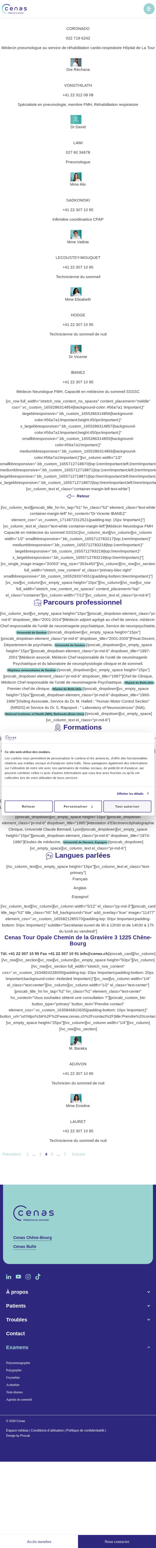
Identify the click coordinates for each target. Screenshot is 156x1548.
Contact (15, 1333)
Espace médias (17, 1430)
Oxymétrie (13, 1377)
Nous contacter (117, 1541)
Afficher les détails (130, 793)
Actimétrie (13, 1385)
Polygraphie (14, 1370)
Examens (17, 1347)
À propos (17, 1292)
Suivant (78, 1154)
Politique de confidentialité (85, 1430)
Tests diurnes (14, 1392)
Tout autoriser (127, 806)
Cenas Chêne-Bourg (32, 1237)
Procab (25, 1435)
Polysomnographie (18, 1363)
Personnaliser (76, 806)
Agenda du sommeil (19, 1399)
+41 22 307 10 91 (63, 954)
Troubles (16, 1320)
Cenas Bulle (24, 1246)
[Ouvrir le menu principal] (149, 8)
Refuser (28, 806)
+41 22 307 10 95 (23, 954)
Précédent (11, 1154)
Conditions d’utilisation (47, 1430)
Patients (16, 1306)
